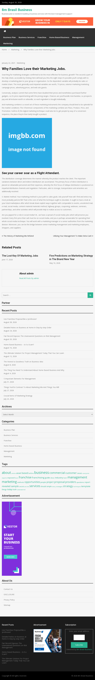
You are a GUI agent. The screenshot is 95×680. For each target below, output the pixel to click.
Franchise (42, 37)
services (34, 486)
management (77, 477)
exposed (11, 478)
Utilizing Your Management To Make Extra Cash (72, 236)
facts (16, 478)
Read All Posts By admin (29, 278)
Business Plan (9, 37)
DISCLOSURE (9, 594)
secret (21, 486)
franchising (38, 477)
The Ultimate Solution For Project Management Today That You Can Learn (34, 353)
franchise (25, 477)
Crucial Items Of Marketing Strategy (18, 396)
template (85, 486)
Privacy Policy (9, 600)
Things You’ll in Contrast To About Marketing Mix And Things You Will (31, 387)
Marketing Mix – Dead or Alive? (69, 255)
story (54, 486)
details (79, 473)
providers (70, 482)
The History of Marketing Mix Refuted (18, 236)
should (43, 486)
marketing (9, 482)
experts (4, 478)
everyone (86, 473)
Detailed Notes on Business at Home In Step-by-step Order (27, 327)
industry (59, 477)
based (25, 472)
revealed (6, 486)
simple (49, 486)
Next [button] (92, 259)
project (50, 482)
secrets (26, 486)
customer (71, 473)
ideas (52, 478)
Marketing (8, 43)
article (14, 473)
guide (47, 477)
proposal (59, 482)
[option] (26, 257)
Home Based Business (59, 37)
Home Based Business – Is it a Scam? (19, 344)
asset (18, 473)
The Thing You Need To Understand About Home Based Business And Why (34, 370)
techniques (77, 486)
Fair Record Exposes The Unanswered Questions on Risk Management (32, 336)
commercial (57, 473)
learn (65, 478)
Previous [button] (3, 259)
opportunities (32, 482)
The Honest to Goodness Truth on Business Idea (23, 361)
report (87, 482)
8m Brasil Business (17, 10)
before (31, 473)
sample (15, 486)
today (9, 489)
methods (20, 482)
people (43, 482)
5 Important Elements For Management (20, 378)
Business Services (27, 37)
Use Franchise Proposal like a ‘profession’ (20, 319)
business (41, 472)
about (6, 472)
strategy (68, 486)
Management (78, 37)
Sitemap (7, 605)
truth (15, 489)
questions (80, 482)
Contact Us (8, 589)
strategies (59, 486)
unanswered (21, 490)
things (4, 489)
